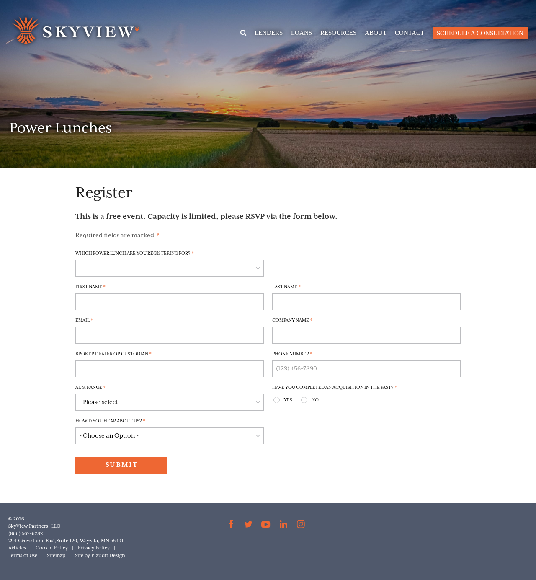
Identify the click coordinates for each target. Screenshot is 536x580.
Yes (288, 400)
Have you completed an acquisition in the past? (334, 387)
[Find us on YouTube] (266, 526)
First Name (90, 287)
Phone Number (292, 354)
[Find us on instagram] (300, 526)
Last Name (286, 287)
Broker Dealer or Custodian (113, 354)
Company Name (292, 320)
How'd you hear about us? (110, 421)
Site (79, 555)
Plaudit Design (108, 555)
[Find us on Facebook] (231, 526)
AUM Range (90, 387)
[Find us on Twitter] (248, 526)
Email (84, 320)
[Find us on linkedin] (283, 526)
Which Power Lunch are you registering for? (134, 253)
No (315, 400)
